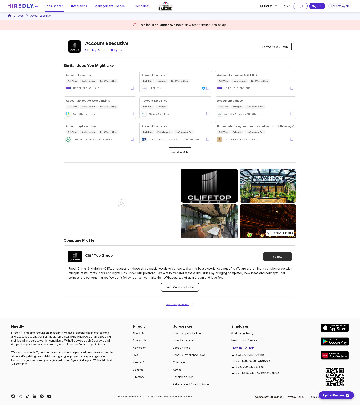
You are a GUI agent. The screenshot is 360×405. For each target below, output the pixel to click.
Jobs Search (54, 6)
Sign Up (317, 6)
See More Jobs (180, 151)
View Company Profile (275, 46)
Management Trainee (109, 6)
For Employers (341, 6)
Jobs (21, 15)
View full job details (177, 304)
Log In (300, 6)
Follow (277, 257)
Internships (79, 6)
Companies (142, 6)
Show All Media (283, 232)
